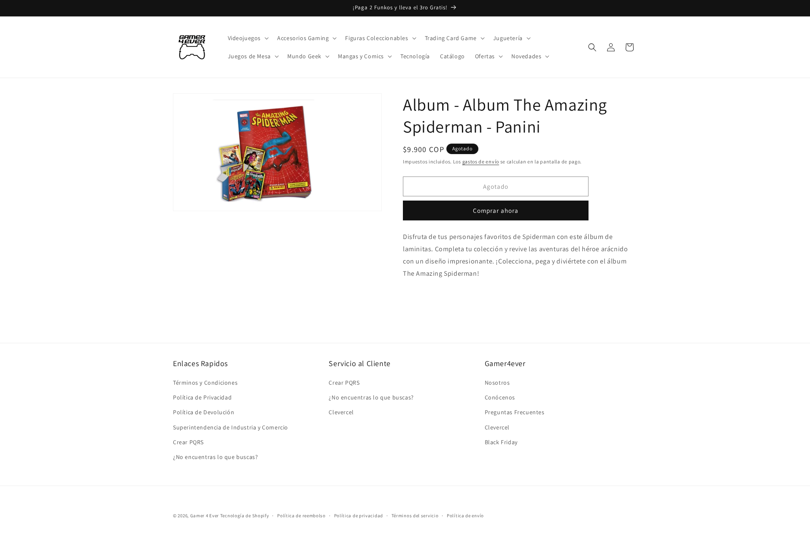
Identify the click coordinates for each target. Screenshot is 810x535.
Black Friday (501, 442)
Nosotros (497, 382)
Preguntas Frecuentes (515, 412)
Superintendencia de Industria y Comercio (230, 427)
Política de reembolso (301, 516)
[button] (248, 38)
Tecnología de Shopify (244, 516)
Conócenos (500, 397)
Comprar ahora (495, 210)
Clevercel (341, 412)
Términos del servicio (415, 516)
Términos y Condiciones (205, 382)
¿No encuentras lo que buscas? (215, 457)
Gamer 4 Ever (204, 516)
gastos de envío (481, 161)
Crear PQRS (188, 442)
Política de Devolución (203, 412)
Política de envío (465, 516)
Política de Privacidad (202, 397)
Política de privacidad (358, 516)
